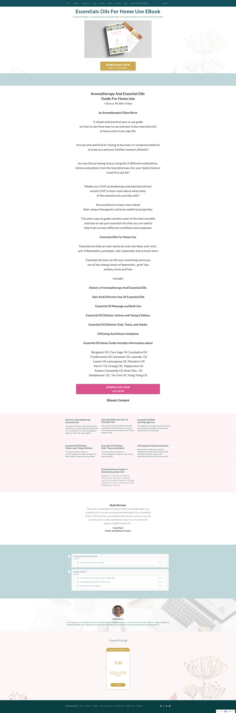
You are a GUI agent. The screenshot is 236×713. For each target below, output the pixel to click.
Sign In (165, 3)
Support (95, 706)
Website (139, 706)
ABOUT (76, 3)
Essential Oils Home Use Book (85, 556)
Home (81, 706)
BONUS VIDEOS (79, 572)
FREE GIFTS (86, 3)
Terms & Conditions (106, 706)
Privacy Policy (119, 706)
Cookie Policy (130, 706)
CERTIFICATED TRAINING (139, 3)
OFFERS (102, 3)
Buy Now (118, 685)
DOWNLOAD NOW (118, 66)
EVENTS (110, 3)
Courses (88, 706)
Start (160, 562)
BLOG (95, 3)
